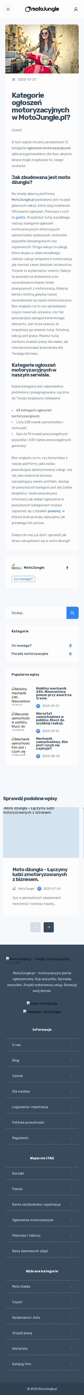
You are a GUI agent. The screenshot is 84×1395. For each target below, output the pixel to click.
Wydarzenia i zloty (26, 1317)
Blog (15, 1060)
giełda (20, 217)
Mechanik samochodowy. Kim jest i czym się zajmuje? (52, 743)
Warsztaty (20, 1349)
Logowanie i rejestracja (30, 1107)
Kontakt (18, 1173)
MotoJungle (34, 567)
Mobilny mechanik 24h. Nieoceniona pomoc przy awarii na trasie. (54, 693)
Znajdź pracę (22, 1333)
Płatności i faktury (26, 1235)
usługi (62, 247)
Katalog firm (21, 1364)
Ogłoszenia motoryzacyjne (32, 1220)
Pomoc (17, 1189)
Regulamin (20, 1138)
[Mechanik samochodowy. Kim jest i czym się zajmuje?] (21, 746)
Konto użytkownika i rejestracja (36, 1204)
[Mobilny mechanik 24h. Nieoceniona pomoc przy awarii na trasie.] (21, 696)
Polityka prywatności (28, 1122)
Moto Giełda (21, 1286)
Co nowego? (23, 579)
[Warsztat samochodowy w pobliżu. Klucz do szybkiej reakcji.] (21, 721)
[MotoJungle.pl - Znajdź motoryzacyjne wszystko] (42, 9)
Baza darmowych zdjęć (30, 1251)
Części (17, 1302)
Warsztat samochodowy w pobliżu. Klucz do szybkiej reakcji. (50, 718)
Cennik (17, 1076)
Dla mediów (21, 1091)
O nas (16, 1045)
